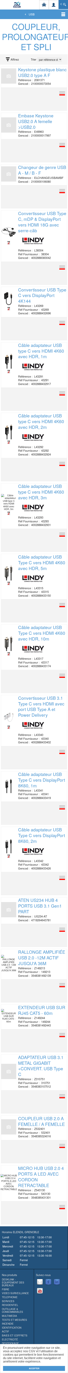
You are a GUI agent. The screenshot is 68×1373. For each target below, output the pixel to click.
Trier (33, 59)
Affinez (15, 59)
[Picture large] (9, 727)
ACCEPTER (34, 1368)
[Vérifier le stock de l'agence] (55, 93)
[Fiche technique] (9, 371)
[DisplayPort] (9, 243)
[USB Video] (9, 308)
